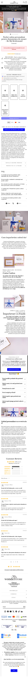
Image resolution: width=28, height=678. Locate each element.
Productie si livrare (14, 165)
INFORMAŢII (14, 590)
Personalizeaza (14, 369)
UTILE (14, 597)
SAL (15, 629)
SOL (12, 629)
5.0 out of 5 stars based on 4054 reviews (14, 569)
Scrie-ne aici (14, 586)
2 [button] (13, 561)
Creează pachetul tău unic (14, 129)
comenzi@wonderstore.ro (14, 583)
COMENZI (14, 594)
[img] (4, 482)
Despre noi (14, 582)
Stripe (14, 620)
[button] (11, 53)
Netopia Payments (22, 619)
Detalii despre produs (14, 162)
